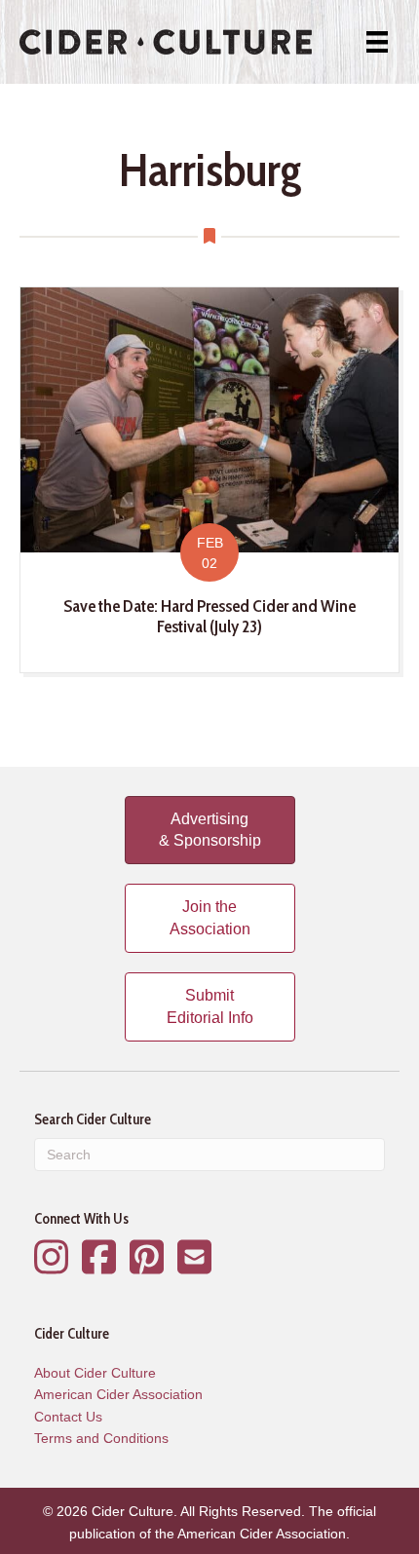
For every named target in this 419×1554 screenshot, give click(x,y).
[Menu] (377, 41)
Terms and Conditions (101, 1438)
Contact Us (68, 1416)
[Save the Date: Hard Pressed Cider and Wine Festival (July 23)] (209, 479)
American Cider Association (118, 1394)
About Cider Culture (95, 1373)
